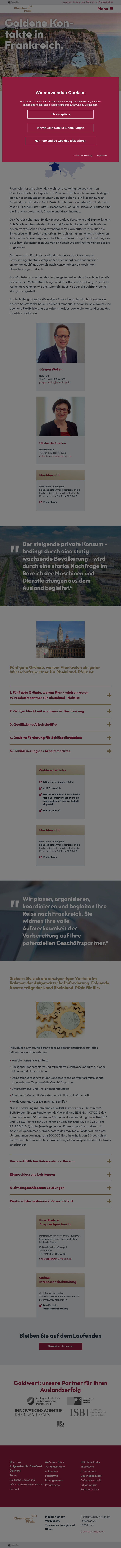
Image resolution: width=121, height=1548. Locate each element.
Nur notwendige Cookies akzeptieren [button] (60, 140)
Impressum (102, 155)
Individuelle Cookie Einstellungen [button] (60, 127)
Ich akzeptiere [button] (60, 114)
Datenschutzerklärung (82, 155)
